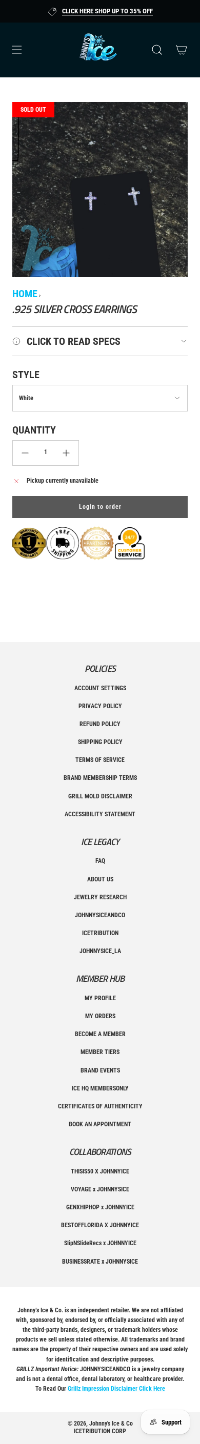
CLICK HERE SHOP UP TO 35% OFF (107, 11)
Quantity (34, 430)
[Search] (157, 49)
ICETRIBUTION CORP (100, 1431)
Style (25, 374)
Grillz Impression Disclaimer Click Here (116, 1388)
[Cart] (181, 49)
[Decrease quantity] (25, 453)
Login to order (100, 506)
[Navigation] (16, 49)
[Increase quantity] (66, 453)
